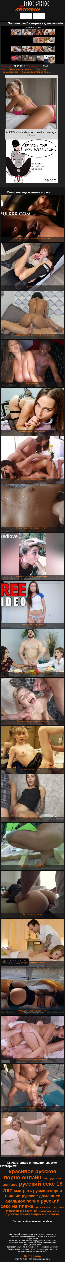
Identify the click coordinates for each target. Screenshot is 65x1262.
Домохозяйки (10, 72)
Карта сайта (32, 1256)
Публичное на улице (19, 69)
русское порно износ (48, 1211)
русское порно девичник (21, 1210)
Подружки (41, 69)
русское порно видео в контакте (32, 1214)
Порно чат (38, 16)
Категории (26, 16)
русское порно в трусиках (49, 1207)
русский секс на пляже (30, 1203)
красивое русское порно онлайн (30, 1174)
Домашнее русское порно (36, 72)
